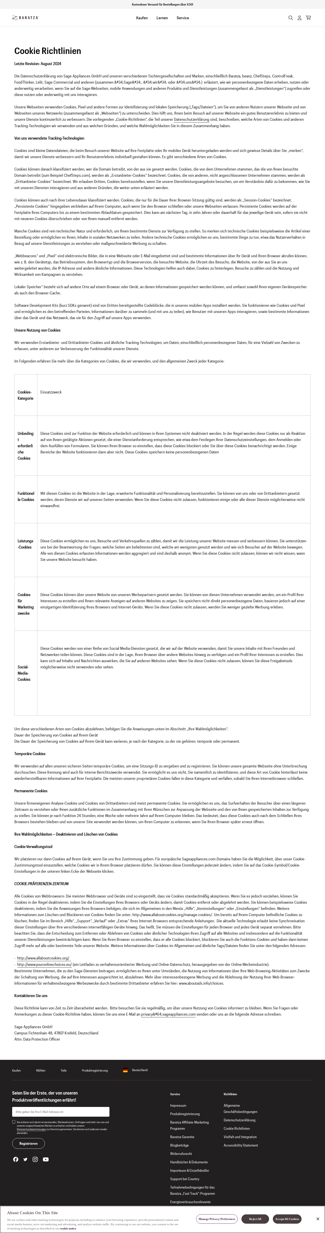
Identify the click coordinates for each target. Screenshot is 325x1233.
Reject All (255, 1219)
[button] (299, 18)
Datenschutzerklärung (191, 119)
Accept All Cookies (287, 1219)
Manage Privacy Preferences (217, 1219)
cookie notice (68, 1228)
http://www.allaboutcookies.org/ (44, 957)
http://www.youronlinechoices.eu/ (44, 964)
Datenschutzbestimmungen (31, 1129)
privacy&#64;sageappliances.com (168, 1014)
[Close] (318, 1219)
